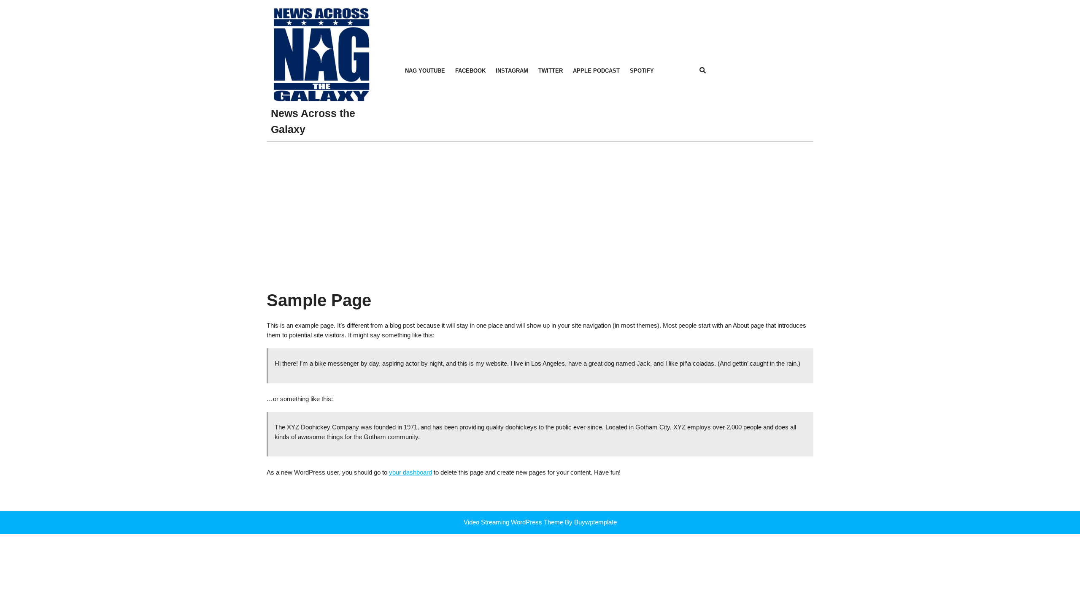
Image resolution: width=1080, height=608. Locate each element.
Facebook (470, 71)
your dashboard (410, 472)
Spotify (642, 71)
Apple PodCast (596, 71)
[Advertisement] (540, 206)
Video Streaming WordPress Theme (513, 522)
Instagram (512, 71)
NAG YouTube (425, 71)
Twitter (550, 71)
